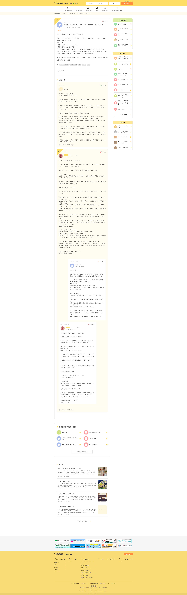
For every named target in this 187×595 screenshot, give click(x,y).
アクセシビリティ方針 (104, 583)
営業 (80, 64)
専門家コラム (105, 10)
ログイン (114, 3)
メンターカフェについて (117, 10)
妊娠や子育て (56, 562)
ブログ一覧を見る (82, 521)
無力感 (84, 64)
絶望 (88, 64)
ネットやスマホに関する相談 (86, 572)
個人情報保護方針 (94, 583)
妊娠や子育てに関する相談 (85, 568)
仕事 (55, 560)
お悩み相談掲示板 (68, 10)
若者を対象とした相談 (85, 570)
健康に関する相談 (84, 567)
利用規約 (113, 583)
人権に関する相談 (84, 563)
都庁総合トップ (129, 1)
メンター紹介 (79, 10)
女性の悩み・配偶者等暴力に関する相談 (87, 561)
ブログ (96, 10)
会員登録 (126, 3)
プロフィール (60, 30)
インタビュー (71, 560)
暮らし (55, 565)
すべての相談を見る (82, 452)
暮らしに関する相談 (84, 575)
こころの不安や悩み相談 (85, 578)
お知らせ (120, 560)
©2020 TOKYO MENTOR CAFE (93, 593)
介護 (55, 564)
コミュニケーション (64, 64)
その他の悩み (56, 570)
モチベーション (73, 64)
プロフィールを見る (79, 266)
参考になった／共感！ (66, 144)
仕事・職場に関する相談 (85, 565)
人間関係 (56, 569)
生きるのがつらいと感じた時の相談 (87, 577)
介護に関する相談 (84, 573)
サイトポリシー (84, 583)
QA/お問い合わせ (75, 583)
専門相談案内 (88, 10)
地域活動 (56, 567)
